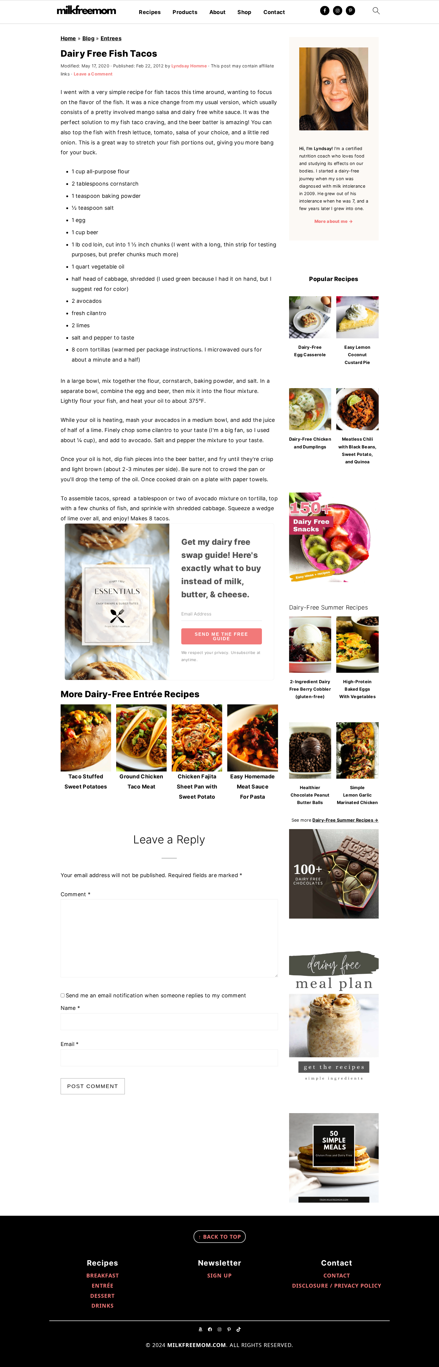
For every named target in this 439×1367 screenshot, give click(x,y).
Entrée (102, 1285)
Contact (274, 12)
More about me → (333, 221)
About (217, 12)
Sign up (219, 1275)
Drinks (102, 1305)
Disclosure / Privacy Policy (336, 1285)
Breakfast (102, 1275)
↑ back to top (219, 1236)
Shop (244, 12)
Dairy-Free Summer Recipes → (345, 820)
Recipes (150, 12)
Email (70, 1044)
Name (70, 1008)
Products (185, 12)
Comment (76, 894)
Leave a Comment (93, 73)
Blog (88, 38)
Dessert (102, 1295)
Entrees (111, 38)
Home (68, 38)
